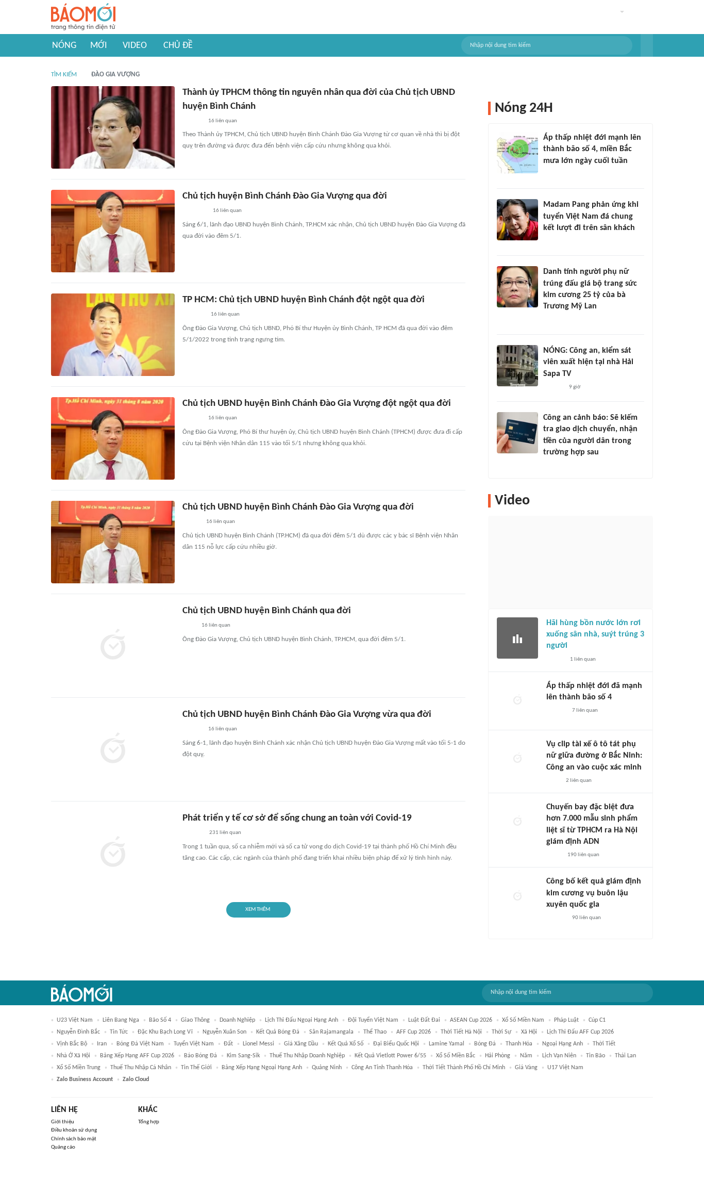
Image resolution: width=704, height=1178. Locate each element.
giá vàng (526, 1068)
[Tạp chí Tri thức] (188, 626)
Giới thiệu (62, 1122)
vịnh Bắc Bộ (72, 1044)
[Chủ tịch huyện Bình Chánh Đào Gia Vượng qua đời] (113, 231)
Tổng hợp (148, 1122)
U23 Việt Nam (75, 1020)
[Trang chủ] (83, 17)
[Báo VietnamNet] (191, 522)
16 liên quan (222, 121)
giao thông (195, 1020)
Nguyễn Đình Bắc (78, 1032)
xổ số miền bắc (455, 1056)
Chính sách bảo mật (73, 1139)
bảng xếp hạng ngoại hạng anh (262, 1068)
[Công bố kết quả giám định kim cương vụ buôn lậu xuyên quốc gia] (517, 896)
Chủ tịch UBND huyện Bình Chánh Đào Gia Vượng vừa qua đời (306, 714)
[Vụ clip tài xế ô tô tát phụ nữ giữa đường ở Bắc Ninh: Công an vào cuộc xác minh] (517, 759)
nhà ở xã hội (73, 1056)
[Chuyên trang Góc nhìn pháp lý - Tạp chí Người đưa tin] (550, 466)
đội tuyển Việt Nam (373, 1020)
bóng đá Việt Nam (140, 1044)
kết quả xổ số (345, 1044)
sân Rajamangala (331, 1032)
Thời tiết (604, 1044)
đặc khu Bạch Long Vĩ (165, 1032)
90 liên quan (586, 918)
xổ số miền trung (78, 1068)
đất (228, 1044)
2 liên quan (579, 780)
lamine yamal (446, 1044)
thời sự (501, 1032)
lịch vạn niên (559, 1056)
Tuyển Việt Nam (194, 1044)
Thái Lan (625, 1056)
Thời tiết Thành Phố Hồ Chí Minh (464, 1068)
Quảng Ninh (327, 1068)
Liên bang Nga (121, 1020)
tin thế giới (196, 1068)
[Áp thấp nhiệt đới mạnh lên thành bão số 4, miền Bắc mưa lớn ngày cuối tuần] (517, 152)
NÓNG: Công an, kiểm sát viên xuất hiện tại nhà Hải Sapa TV (588, 362)
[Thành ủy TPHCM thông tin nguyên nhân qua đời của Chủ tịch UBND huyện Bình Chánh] (113, 127)
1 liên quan (583, 659)
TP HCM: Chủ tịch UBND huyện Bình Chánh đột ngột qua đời (303, 300)
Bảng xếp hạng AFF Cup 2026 (137, 1056)
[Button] (647, 45)
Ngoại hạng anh (562, 1044)
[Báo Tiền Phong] (192, 121)
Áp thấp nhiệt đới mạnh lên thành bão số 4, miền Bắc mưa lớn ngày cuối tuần (592, 149)
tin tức (119, 1032)
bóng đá (485, 1044)
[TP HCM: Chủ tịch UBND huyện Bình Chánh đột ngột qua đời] (113, 334)
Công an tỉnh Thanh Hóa (382, 1068)
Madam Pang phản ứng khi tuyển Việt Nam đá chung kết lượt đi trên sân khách (591, 216)
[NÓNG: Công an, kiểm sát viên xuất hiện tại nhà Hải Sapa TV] (517, 365)
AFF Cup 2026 (413, 1032)
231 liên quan (225, 833)
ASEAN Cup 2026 (471, 1020)
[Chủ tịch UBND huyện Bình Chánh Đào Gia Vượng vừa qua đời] (113, 749)
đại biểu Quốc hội (396, 1044)
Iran (102, 1044)
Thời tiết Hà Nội (461, 1032)
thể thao (375, 1032)
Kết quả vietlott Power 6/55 (390, 1056)
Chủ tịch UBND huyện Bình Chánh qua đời (266, 611)
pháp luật (566, 1020)
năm (526, 1056)
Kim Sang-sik (243, 1056)
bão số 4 (160, 1020)
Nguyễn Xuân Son (224, 1032)
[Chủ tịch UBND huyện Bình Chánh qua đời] (113, 645)
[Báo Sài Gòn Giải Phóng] (192, 730)
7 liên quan (585, 710)
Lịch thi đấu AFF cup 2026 (580, 1032)
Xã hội (529, 1032)
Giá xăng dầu (301, 1044)
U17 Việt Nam (565, 1068)
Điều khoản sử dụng (74, 1130)
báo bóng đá (200, 1056)
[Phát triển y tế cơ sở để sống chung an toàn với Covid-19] (113, 853)
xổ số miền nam (523, 1020)
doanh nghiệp (237, 1020)
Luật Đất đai (424, 1020)
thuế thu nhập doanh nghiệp (307, 1056)
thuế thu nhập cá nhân (140, 1068)
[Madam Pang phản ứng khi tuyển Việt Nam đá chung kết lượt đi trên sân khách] (517, 219)
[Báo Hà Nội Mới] (192, 833)
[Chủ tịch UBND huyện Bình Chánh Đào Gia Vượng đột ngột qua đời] (113, 438)
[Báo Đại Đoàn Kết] (193, 315)
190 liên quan (583, 855)
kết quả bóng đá (277, 1032)
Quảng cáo (63, 1147)
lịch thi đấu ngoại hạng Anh (301, 1020)
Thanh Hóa (519, 1044)
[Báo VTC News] (194, 211)
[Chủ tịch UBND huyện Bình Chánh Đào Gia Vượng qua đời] (113, 542)
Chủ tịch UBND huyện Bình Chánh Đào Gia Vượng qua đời (298, 507)
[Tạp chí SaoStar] (553, 241)
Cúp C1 (597, 1020)
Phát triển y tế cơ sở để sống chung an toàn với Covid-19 (297, 818)
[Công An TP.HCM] (553, 855)
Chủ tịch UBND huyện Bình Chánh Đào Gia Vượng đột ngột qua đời (316, 403)
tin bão (595, 1056)
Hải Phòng (497, 1056)
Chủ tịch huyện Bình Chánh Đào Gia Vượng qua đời (284, 196)
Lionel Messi (258, 1044)
